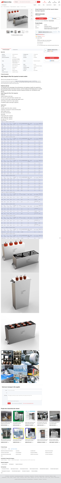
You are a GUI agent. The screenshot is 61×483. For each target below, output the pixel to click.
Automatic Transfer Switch (5, 452)
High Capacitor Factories (14, 468)
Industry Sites (36, 476)
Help (43, 4)
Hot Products (7, 476)
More (2, 472)
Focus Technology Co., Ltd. (24, 479)
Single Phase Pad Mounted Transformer (7, 450)
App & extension (49, 4)
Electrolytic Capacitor (23, 6)
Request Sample (51, 20)
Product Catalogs (14, 448)
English (8, 477)
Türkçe (49, 477)
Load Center (17, 450)
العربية (35, 477)
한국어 (38, 477)
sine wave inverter (18, 454)
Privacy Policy (44, 479)
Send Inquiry (41, 18)
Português (14, 477)
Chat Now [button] (54, 18)
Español (11, 477)
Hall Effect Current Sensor (34, 454)
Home (2, 6)
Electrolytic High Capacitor (54, 468)
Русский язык (22, 477)
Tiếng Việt (52, 477)
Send (9, 403)
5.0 (48, 51)
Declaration (40, 479)
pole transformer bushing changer (6, 454)
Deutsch (29, 477)
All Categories (4, 4)
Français (18, 477)
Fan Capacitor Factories (5, 468)
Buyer (39, 4)
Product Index (47, 476)
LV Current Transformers (49, 454)
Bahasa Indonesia (57, 477)
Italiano (26, 477)
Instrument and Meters (33, 452)
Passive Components (13, 6)
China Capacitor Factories (24, 468)
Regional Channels (41, 476)
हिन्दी (43, 477)
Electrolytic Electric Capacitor (44, 468)
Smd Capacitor (11, 464)
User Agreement (36, 479)
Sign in (59, 2)
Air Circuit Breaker (18, 452)
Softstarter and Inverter (48, 452)
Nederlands (32, 477)
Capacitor (18, 6)
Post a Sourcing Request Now (28, 403)
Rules (59, 4)
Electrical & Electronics (6, 6)
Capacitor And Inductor (19, 464)
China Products (12, 476)
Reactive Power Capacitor (49, 450)
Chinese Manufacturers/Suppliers (19, 476)
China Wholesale (26, 476)
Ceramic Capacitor (4, 464)
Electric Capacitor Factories (34, 468)
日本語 (41, 477)
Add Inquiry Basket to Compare (17, 34)
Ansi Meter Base (32, 450)
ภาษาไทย (46, 477)
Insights (55, 476)
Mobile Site (51, 476)
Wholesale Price (32, 476)
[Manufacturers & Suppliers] (6, 2)
